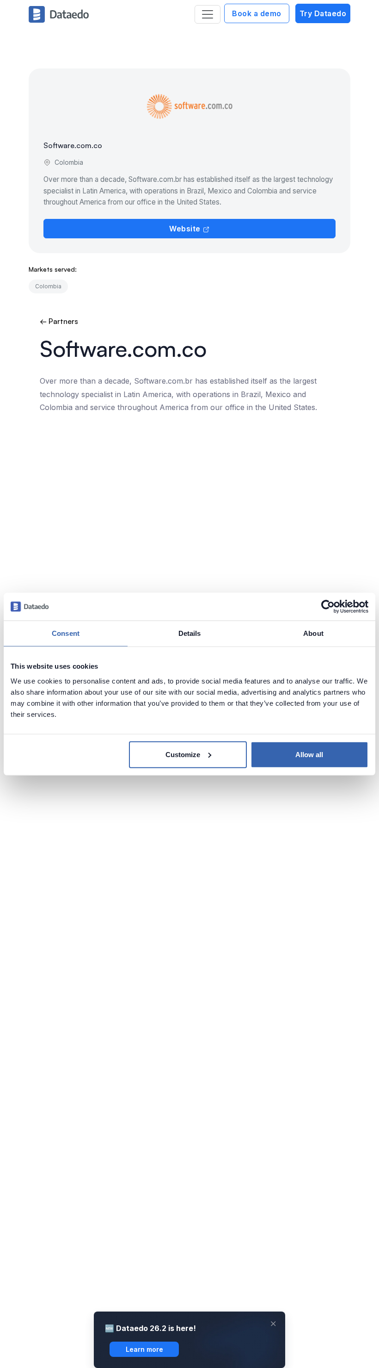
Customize (182, 754)
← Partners (59, 321)
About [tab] (313, 633)
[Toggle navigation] (207, 14)
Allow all (309, 754)
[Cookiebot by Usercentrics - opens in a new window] (327, 607)
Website (185, 228)
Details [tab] (189, 633)
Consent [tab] (65, 633)
